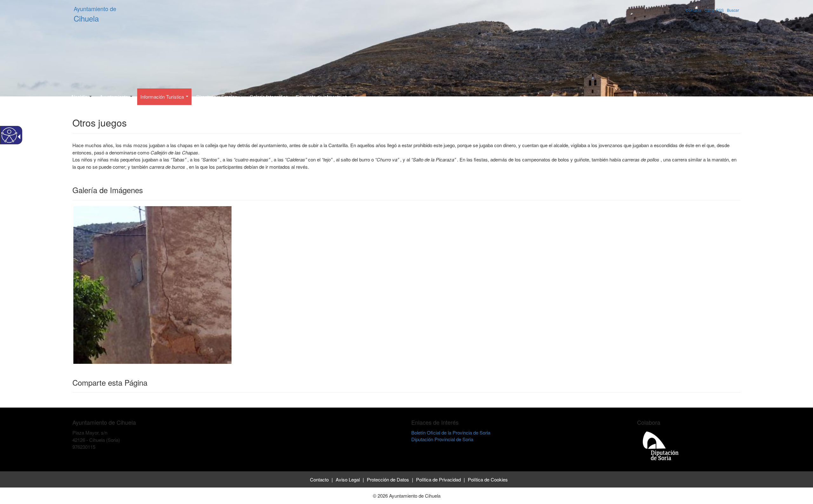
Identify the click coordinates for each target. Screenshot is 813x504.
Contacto (693, 10)
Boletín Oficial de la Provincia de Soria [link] (450, 432)
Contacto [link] (319, 479)
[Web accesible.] (9, 135)
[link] (152, 284)
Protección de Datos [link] (388, 479)
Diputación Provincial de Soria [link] (442, 439)
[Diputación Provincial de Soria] (661, 445)
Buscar (733, 10)
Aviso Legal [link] (348, 479)
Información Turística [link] (162, 96)
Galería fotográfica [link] (269, 96)
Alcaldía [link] (80, 96)
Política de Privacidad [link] (438, 479)
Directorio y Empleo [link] (217, 96)
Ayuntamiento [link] (114, 96)
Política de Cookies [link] (488, 479)
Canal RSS (714, 10)
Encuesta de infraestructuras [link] (326, 96)
